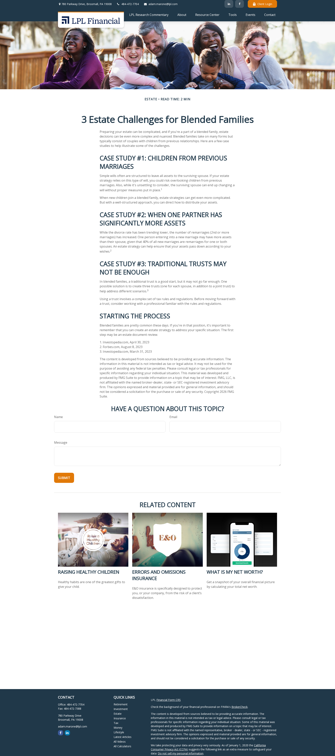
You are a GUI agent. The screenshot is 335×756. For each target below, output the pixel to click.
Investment (121, 709)
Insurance (120, 718)
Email (173, 417)
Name (58, 417)
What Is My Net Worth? (235, 572)
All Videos (120, 741)
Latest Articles (122, 737)
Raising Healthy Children (88, 572)
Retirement (121, 704)
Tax (116, 723)
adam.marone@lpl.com (163, 4)
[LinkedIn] (228, 4)
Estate (118, 713)
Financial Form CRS (168, 700)
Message (60, 442)
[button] (149, 14)
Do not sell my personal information (180, 753)
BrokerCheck (239, 707)
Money (118, 727)
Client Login (264, 4)
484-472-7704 (130, 4)
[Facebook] (239, 4)
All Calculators (122, 746)
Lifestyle (119, 732)
